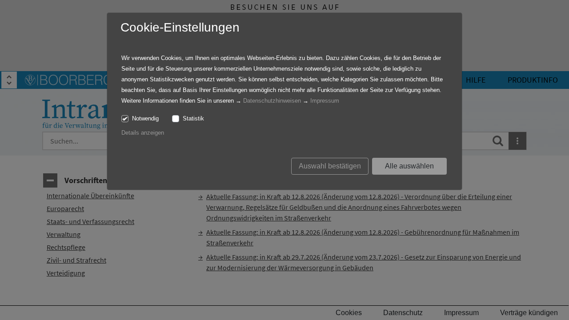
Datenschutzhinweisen (272, 100)
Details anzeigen (142, 132)
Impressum (324, 100)
